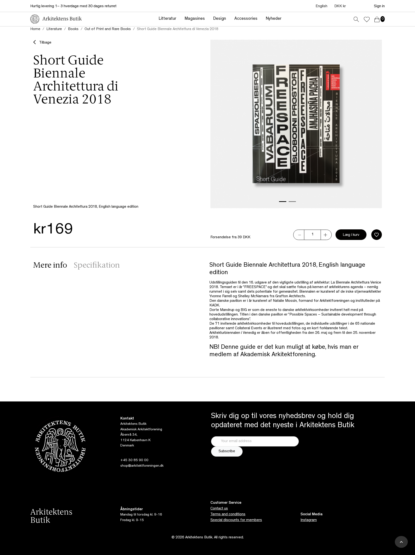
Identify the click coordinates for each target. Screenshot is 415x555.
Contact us (219, 509)
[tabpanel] (295, 310)
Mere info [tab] (50, 266)
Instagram (308, 520)
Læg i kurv (351, 235)
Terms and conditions (227, 514)
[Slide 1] (282, 201)
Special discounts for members (236, 520)
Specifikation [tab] (97, 266)
